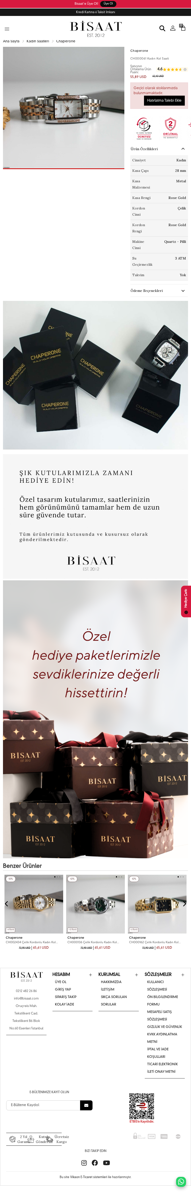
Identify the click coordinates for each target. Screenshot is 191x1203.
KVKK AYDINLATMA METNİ (162, 1038)
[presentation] (7, 904)
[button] (63, 168)
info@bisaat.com (26, 998)
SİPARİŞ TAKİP (65, 997)
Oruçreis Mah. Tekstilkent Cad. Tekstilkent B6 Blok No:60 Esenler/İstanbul (26, 1017)
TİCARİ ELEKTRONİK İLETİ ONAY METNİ (162, 1068)
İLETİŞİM (107, 989)
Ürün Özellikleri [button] (144, 149)
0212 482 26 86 (26, 991)
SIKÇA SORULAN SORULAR (114, 1001)
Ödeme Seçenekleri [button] (147, 290)
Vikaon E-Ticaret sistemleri (88, 1177)
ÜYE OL (60, 982)
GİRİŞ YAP (63, 989)
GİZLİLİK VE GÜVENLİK (164, 1027)
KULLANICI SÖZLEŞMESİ (157, 986)
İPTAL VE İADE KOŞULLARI (158, 1053)
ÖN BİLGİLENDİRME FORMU (162, 1001)
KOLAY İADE (64, 1004)
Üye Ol (108, 3)
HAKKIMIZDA (111, 982)
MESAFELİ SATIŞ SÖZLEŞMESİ (159, 1015)
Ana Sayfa (11, 41)
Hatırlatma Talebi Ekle (164, 100)
